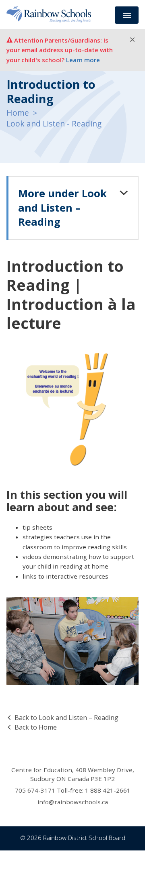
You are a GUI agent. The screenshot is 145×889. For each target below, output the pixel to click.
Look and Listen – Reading (62, 207)
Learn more (83, 60)
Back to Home (35, 727)
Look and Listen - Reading (54, 123)
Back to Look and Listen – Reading (66, 717)
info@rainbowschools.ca (72, 802)
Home (17, 112)
